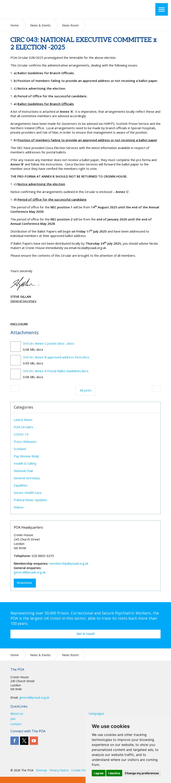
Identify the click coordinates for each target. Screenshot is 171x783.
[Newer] (156, 388)
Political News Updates (30, 500)
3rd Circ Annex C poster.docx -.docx (48, 343)
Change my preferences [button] (142, 773)
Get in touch (86, 634)
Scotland (20, 449)
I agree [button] (98, 773)
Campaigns (96, 713)
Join (12, 718)
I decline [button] (114, 773)
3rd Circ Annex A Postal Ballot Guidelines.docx (55, 371)
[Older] (14, 388)
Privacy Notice (59, 770)
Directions (24, 583)
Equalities (21, 485)
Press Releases (25, 441)
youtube (34, 741)
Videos (19, 507)
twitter (24, 741)
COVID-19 (21, 434)
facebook (14, 741)
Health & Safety (25, 463)
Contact (15, 723)
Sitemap (41, 770)
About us (16, 713)
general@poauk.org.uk (29, 572)
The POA (37, 9)
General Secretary (27, 478)
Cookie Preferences (84, 770)
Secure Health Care (27, 492)
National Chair (23, 471)
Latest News (23, 420)
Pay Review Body (26, 456)
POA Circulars (23, 427)
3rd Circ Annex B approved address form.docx (56, 357)
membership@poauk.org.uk (68, 563)
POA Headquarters (28, 527)
